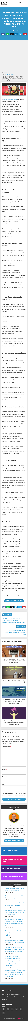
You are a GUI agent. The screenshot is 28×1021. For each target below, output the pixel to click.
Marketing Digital (9, 74)
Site (3, 784)
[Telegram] (20, 34)
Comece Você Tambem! (13, 841)
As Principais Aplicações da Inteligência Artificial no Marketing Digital (15, 632)
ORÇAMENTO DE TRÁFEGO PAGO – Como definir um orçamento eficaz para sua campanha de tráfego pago (13, 621)
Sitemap (4, 999)
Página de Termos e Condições (11, 994)
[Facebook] (3, 34)
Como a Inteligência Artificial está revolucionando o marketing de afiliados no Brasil (14, 722)
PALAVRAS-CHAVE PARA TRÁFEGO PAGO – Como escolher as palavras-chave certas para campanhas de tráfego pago (13, 961)
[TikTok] (16, 1009)
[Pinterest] (25, 34)
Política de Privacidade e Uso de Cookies (14, 997)
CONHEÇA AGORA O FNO (14, 600)
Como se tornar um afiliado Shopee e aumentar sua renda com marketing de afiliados (14, 949)
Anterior (8, 614)
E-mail (4, 777)
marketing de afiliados (10, 99)
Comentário (6, 747)
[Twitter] (12, 34)
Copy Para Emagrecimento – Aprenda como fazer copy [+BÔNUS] (14, 933)
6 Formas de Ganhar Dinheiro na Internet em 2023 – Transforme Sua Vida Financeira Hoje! (14, 660)
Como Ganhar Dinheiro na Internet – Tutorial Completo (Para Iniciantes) (14, 681)
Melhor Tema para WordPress (12, 876)
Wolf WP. (22, 1018)
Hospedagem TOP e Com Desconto (10, 851)
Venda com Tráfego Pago (11, 869)
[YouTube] (8, 1009)
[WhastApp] (7, 34)
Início (5, 73)
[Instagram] (12, 1009)
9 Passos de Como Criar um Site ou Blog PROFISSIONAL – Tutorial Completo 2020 (14, 701)
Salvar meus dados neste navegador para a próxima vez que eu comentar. (14, 795)
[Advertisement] (14, 57)
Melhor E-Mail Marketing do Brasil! (12, 860)
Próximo (20, 626)
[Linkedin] (16, 34)
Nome (4, 769)
